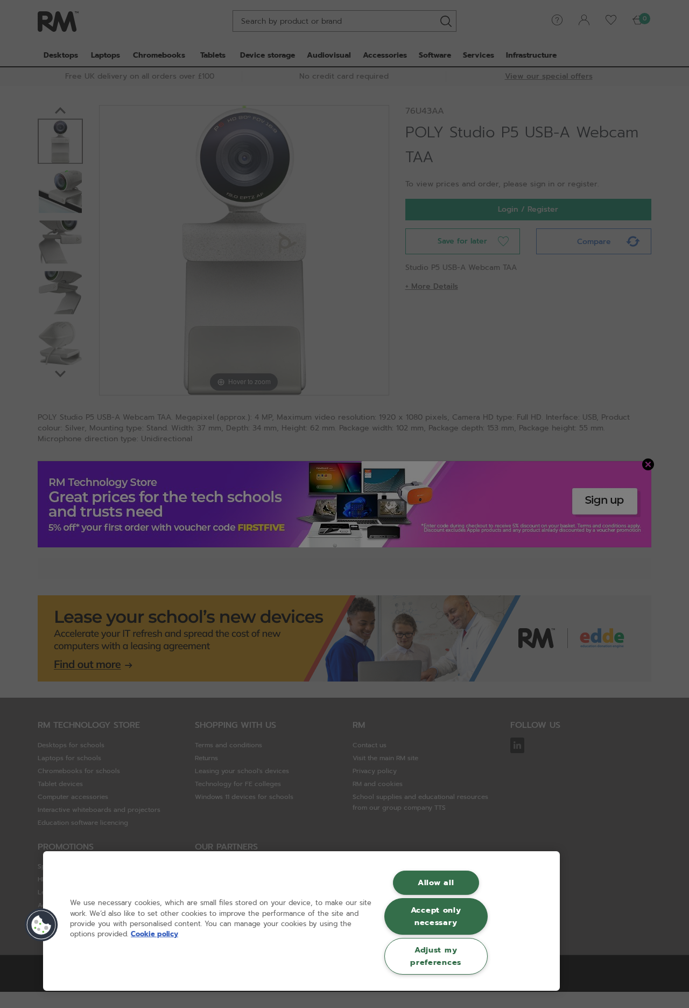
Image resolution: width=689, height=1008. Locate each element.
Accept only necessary (436, 916)
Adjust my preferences (435, 956)
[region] (301, 921)
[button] (41, 925)
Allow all (436, 882)
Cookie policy (154, 934)
